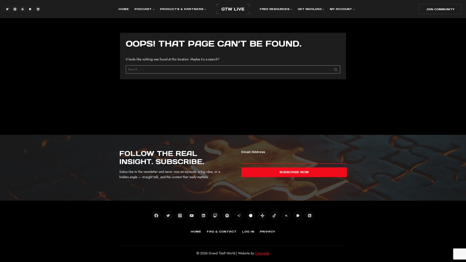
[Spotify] (15, 9)
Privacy (267, 231)
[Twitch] (215, 215)
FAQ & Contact (222, 231)
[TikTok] (274, 215)
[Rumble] (30, 9)
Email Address (253, 152)
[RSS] (38, 9)
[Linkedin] (203, 215)
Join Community (440, 9)
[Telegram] (239, 215)
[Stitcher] (251, 215)
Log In (248, 231)
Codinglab (262, 253)
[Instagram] (180, 215)
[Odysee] (286, 215)
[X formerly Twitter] (7, 9)
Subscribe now (294, 172)
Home (124, 9)
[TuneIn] (22, 9)
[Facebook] (156, 215)
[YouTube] (192, 215)
